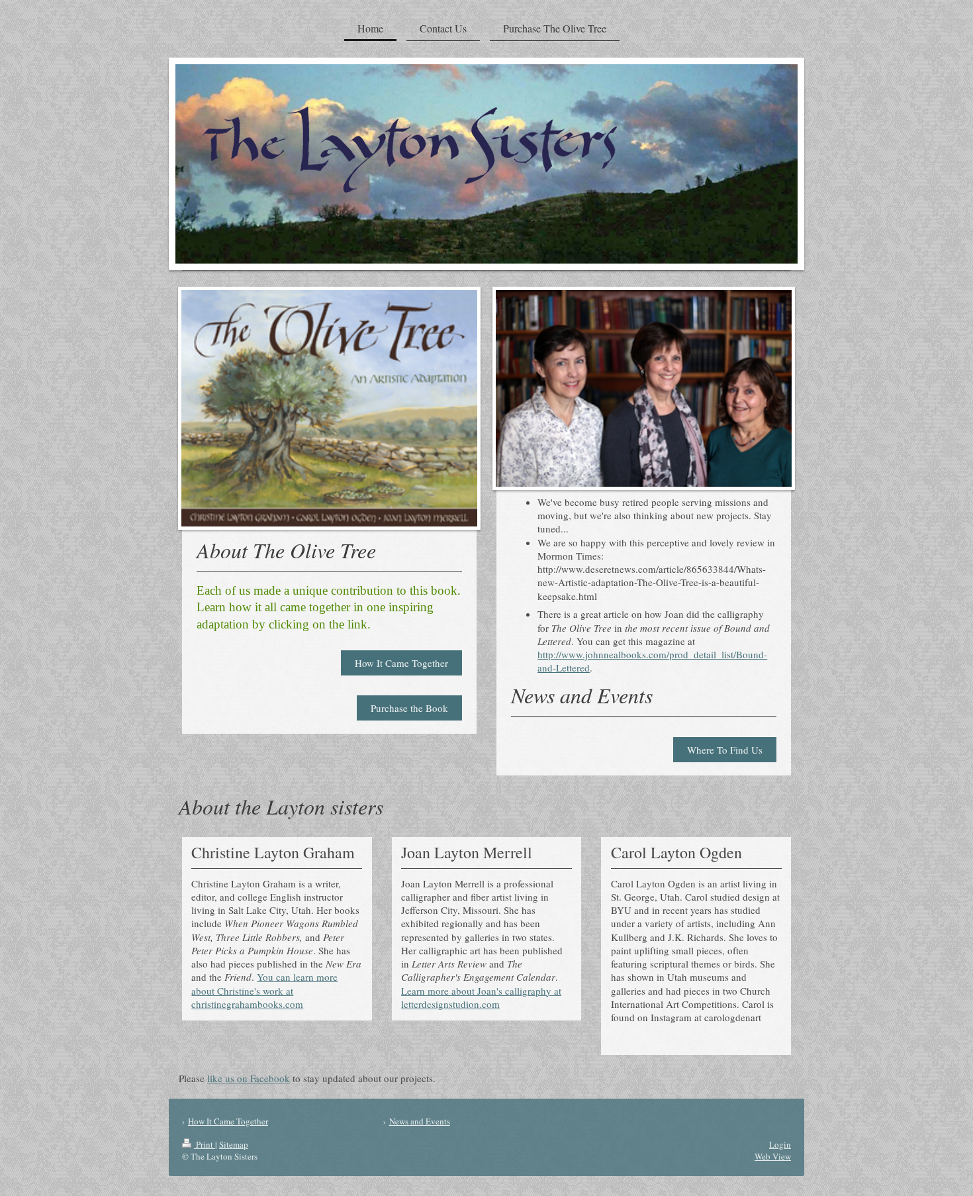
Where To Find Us (725, 749)
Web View (773, 1156)
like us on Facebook (248, 1078)
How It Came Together (401, 663)
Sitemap (233, 1144)
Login (780, 1144)
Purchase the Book (409, 708)
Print (204, 1144)
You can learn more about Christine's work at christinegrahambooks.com (264, 990)
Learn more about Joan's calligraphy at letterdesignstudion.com (481, 997)
